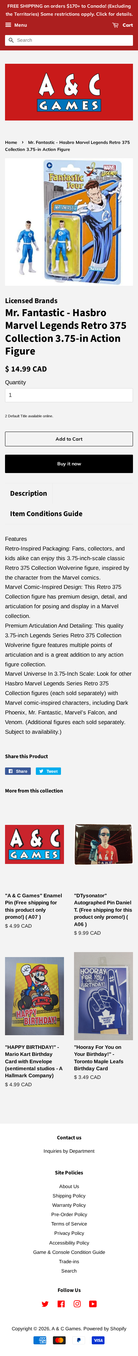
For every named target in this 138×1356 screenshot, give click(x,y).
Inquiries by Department (69, 1151)
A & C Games (66, 1328)
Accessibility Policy (69, 1243)
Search (69, 1271)
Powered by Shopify (104, 1328)
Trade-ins (69, 1261)
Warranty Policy (69, 1205)
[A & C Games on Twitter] (45, 1305)
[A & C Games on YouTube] (93, 1305)
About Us (69, 1186)
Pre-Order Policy (69, 1214)
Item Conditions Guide (46, 514)
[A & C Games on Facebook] (61, 1305)
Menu (20, 25)
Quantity (15, 382)
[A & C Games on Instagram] (77, 1305)
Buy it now (69, 464)
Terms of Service (69, 1223)
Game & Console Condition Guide (69, 1252)
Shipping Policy (69, 1195)
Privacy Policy (69, 1233)
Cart (127, 25)
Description (28, 493)
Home (11, 142)
